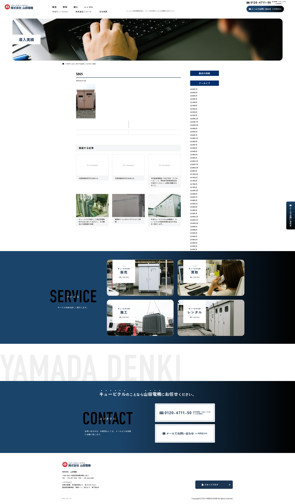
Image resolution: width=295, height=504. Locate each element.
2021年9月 (193, 102)
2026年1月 (193, 96)
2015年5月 (193, 236)
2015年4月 (194, 239)
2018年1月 (193, 171)
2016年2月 (193, 210)
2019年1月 (193, 158)
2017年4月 (194, 177)
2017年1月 (193, 187)
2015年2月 (193, 246)
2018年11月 (194, 164)
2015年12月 (194, 216)
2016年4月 (194, 203)
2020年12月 (194, 118)
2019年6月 (193, 148)
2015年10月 (194, 223)
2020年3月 (193, 131)
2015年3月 (193, 243)
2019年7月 (193, 145)
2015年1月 (193, 249)
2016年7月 (193, 197)
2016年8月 (193, 194)
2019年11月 (194, 138)
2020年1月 (193, 135)
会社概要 (103, 11)
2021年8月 (193, 105)
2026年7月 (193, 89)
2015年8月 (193, 230)
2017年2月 (193, 184)
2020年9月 (193, 128)
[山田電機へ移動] (64, 64)
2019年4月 (194, 154)
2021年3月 (193, 109)
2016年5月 (193, 200)
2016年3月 (193, 207)
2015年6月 (193, 233)
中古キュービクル (60, 11)
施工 (76, 7)
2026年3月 (193, 92)
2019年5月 (193, 151)
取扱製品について (83, 11)
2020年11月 (194, 122)
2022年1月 (193, 99)
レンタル (88, 7)
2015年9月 (193, 226)
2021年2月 (193, 112)
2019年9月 (193, 141)
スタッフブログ (211, 484)
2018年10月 (194, 168)
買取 (65, 7)
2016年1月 (193, 213)
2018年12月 (194, 161)
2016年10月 (194, 190)
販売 (54, 7)
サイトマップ (66, 498)
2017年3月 (193, 181)
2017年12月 (194, 174)
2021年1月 (193, 115)
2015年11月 (194, 220)
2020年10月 (194, 125)
